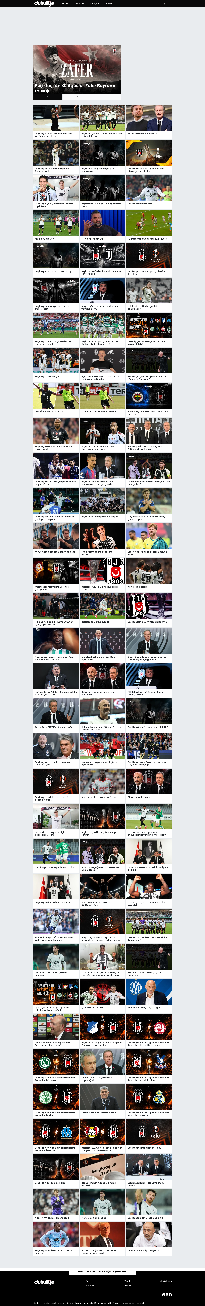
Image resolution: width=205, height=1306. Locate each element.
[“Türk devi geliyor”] (56, 223)
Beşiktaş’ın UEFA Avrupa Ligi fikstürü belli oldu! (147, 272)
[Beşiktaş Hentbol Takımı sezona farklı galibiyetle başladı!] (56, 501)
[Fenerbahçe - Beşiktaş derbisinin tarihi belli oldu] (149, 396)
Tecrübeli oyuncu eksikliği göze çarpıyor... (144, 973)
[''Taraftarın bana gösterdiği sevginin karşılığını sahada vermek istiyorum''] (102, 957)
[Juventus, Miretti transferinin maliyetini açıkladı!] (149, 851)
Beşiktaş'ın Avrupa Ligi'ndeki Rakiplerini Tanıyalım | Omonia (55, 1079)
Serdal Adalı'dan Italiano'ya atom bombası (146, 1184)
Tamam (169, 1303)
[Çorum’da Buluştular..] (102, 992)
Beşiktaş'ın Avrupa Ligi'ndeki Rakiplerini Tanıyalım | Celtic (55, 1114)
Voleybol (94, 3)
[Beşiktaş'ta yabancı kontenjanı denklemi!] (102, 676)
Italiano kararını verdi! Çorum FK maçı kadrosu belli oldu (101, 728)
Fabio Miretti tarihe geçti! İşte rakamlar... (96, 553)
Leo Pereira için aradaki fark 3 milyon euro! (147, 553)
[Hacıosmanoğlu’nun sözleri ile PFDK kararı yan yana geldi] (102, 1234)
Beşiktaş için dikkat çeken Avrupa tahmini (99, 833)
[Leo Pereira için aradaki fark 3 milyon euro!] (149, 536)
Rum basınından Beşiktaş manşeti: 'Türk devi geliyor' (149, 483)
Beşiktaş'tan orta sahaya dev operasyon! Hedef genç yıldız (97, 483)
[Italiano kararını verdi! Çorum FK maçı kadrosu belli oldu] (102, 711)
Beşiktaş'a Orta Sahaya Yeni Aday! (53, 271)
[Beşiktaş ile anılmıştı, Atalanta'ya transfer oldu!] (56, 290)
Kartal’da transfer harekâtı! (142, 133)
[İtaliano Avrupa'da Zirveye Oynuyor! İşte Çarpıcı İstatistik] (56, 606)
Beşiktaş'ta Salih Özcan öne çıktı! (145, 1218)
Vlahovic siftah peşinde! (94, 1218)
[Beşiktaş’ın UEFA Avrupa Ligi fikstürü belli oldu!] (149, 255)
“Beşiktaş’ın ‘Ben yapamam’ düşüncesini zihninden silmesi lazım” (147, 833)
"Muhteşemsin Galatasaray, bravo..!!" (147, 239)
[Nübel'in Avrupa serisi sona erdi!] (56, 1202)
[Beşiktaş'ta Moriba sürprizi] (102, 606)
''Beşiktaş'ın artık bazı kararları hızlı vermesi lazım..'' (99, 307)
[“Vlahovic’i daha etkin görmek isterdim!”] (56, 957)
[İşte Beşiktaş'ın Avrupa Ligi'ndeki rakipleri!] (102, 1167)
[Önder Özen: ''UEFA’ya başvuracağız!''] (56, 711)
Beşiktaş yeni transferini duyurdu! (52, 902)
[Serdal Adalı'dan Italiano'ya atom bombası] (149, 1167)
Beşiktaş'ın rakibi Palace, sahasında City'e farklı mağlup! (147, 763)
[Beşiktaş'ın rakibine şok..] (56, 360)
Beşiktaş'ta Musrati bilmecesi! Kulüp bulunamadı (54, 447)
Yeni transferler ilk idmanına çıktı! (98, 411)
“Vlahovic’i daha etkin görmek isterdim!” (51, 973)
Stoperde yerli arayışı (139, 797)
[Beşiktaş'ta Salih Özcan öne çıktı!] (149, 1202)
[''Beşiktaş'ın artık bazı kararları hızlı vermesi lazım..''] (102, 290)
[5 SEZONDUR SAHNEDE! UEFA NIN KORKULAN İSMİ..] (102, 886)
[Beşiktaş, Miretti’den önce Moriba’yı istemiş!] (56, 1234)
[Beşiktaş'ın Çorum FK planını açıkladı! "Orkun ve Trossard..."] (149, 360)
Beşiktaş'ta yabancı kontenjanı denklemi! (97, 693)
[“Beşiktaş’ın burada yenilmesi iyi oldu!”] (56, 851)
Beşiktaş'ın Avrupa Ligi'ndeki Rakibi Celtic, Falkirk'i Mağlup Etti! (99, 342)
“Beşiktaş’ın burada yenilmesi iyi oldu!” (55, 867)
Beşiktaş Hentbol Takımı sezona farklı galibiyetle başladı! (54, 518)
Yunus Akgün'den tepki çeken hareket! (55, 551)
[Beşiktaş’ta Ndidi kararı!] (149, 188)
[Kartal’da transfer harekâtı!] (149, 118)
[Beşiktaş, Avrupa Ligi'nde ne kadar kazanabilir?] (102, 571)
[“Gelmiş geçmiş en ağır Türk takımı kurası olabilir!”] (149, 325)
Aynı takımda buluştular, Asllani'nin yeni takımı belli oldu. (100, 377)
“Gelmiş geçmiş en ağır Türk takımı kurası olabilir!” (146, 342)
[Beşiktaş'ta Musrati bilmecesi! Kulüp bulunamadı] (56, 431)
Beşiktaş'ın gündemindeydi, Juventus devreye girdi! (101, 272)
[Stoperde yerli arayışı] (149, 781)
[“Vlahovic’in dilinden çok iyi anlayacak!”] (149, 290)
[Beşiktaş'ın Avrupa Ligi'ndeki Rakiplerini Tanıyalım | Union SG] (149, 1097)
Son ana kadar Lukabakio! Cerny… (99, 797)
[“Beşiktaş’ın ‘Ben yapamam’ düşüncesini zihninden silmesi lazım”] (149, 816)
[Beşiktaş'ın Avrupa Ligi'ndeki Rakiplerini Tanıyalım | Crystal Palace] (149, 1062)
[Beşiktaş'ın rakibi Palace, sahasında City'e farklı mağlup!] (149, 746)
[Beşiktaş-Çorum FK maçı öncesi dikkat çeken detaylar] (102, 118)
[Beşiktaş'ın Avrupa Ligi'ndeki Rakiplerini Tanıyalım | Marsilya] (56, 1132)
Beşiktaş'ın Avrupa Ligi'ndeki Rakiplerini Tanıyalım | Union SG (148, 1114)
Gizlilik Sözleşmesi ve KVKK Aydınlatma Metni (125, 1303)
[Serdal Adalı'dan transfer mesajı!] (102, 1097)
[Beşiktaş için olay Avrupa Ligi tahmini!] (149, 606)
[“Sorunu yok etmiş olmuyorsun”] (149, 1234)
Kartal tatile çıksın (137, 587)
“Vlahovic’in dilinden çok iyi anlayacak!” (142, 307)
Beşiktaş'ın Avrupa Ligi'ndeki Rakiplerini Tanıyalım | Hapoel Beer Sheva (148, 1043)
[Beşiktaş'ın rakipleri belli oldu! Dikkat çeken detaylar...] (56, 781)
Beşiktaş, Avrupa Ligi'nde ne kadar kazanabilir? (99, 588)
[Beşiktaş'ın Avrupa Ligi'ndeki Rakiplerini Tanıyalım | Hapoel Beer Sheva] (149, 1027)
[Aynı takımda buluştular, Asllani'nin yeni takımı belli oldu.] (102, 360)
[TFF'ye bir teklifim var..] (102, 223)
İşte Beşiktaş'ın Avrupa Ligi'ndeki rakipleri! (98, 1184)
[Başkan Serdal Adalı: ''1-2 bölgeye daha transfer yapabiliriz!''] (56, 676)
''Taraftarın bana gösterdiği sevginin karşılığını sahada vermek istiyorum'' (100, 973)
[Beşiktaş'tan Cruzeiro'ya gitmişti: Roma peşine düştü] (56, 466)
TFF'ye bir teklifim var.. (92, 239)
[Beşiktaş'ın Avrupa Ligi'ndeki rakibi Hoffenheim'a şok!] (56, 325)
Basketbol (79, 3)
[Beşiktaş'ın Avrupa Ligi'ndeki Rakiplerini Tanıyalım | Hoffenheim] (102, 1027)
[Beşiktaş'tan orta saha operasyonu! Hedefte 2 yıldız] (56, 746)
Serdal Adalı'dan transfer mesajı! (98, 1112)
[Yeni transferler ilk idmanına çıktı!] (102, 396)
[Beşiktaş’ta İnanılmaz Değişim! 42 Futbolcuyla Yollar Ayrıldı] (149, 431)
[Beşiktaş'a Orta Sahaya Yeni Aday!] (56, 255)
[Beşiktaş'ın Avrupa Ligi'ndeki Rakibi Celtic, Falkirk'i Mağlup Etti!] (102, 325)
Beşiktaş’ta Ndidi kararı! (140, 203)
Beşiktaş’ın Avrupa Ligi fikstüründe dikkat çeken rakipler (146, 170)
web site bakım (165, 1281)
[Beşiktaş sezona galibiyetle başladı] (102, 501)
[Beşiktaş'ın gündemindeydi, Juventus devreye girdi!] (102, 255)
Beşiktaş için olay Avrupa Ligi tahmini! (148, 622)
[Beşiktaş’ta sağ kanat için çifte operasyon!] (102, 153)
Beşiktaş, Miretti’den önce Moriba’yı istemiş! (53, 1251)
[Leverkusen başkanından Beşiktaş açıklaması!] (102, 746)
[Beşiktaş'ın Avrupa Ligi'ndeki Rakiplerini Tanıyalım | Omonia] (56, 1062)
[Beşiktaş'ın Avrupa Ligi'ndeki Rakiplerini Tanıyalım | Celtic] (56, 1097)
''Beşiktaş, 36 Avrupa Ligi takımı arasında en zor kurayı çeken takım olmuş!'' (100, 938)
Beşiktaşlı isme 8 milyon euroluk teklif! (148, 727)
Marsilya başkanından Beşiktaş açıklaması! (98, 658)
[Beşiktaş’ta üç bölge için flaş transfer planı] (102, 188)
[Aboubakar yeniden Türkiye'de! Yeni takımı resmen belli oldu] (56, 641)
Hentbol (109, 3)
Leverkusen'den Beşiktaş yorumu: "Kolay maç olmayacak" (52, 1043)
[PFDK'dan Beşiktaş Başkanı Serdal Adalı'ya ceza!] (149, 676)
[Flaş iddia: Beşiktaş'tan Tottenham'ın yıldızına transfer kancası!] (56, 921)
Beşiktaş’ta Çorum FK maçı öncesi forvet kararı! (53, 170)
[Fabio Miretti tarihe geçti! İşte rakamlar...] (102, 536)
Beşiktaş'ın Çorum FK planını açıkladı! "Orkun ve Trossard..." (147, 377)
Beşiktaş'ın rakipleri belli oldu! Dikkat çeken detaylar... (54, 798)
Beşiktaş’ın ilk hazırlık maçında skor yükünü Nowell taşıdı (53, 134)
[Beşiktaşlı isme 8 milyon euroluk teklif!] (149, 711)
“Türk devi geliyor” (44, 239)
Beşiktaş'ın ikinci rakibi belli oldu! (145, 1148)
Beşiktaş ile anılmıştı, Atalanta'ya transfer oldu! (52, 307)
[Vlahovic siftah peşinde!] (102, 1202)
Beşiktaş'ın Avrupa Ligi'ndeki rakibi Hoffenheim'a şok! (53, 342)
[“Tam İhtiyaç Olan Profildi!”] (56, 396)
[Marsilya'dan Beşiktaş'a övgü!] (149, 992)
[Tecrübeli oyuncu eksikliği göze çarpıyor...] (149, 957)
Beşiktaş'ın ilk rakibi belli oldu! (50, 1183)
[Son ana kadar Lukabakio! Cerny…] (102, 781)
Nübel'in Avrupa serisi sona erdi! (52, 1218)
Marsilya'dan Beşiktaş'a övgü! (144, 1007)
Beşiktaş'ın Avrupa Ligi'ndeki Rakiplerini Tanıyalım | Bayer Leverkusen (102, 1149)
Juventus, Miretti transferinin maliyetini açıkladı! (148, 868)
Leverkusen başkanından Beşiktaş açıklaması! (99, 763)
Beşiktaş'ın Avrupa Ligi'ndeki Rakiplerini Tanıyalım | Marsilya (55, 1149)
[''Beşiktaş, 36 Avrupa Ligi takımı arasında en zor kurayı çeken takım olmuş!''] (102, 921)
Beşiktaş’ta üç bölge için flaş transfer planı (101, 205)
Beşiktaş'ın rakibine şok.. (47, 376)
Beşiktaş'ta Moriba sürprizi (95, 622)
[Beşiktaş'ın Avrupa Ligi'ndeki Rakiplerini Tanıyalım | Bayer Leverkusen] (102, 1132)
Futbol (65, 3)
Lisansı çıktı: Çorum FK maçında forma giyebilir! (148, 903)
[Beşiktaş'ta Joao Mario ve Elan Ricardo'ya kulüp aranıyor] (102, 431)
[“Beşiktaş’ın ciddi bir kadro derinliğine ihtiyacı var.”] (149, 921)
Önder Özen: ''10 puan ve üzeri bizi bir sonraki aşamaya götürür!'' (147, 658)
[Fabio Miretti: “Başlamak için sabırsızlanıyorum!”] (56, 816)
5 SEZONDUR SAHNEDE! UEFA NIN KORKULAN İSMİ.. (97, 903)
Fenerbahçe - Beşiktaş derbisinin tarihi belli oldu (148, 412)
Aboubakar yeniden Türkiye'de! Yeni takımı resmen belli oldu (54, 658)
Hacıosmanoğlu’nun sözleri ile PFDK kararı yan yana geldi (100, 1251)
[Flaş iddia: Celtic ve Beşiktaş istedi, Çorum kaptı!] (149, 501)
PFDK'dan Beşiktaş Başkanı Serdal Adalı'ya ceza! (145, 693)
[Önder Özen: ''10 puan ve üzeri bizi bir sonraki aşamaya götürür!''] (149, 641)
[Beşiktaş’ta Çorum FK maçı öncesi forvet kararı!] (56, 153)
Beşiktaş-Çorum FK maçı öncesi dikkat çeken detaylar (102, 134)
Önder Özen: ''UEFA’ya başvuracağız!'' (54, 727)
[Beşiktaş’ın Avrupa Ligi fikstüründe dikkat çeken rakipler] (149, 153)
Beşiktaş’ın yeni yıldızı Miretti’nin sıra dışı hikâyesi (54, 205)
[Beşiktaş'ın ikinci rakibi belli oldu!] (149, 1132)
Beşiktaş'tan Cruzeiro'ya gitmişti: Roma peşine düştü (56, 483)
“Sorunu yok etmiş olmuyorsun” (144, 1250)
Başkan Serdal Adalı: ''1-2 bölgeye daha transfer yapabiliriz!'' (56, 693)
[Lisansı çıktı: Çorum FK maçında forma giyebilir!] (149, 886)
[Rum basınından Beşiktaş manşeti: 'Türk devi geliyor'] (149, 466)
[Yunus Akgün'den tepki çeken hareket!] (56, 536)
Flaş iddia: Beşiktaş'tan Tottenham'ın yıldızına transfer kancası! (54, 938)
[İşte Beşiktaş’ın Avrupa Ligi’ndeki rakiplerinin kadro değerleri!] (56, 992)
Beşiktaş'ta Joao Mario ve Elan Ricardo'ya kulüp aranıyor (97, 447)
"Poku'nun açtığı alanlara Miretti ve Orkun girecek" (100, 868)
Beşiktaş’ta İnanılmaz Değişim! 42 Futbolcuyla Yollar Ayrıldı (146, 447)
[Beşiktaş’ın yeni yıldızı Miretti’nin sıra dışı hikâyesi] (56, 188)
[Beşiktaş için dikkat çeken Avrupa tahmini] (102, 816)
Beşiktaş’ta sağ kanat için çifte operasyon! (97, 170)
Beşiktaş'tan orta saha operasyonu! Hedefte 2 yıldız (54, 763)
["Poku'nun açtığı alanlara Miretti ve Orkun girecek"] (102, 851)
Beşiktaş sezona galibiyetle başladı (100, 516)
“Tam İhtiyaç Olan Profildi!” (49, 411)
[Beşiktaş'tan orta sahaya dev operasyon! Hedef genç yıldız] (102, 466)
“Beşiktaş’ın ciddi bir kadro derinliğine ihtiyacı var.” (147, 938)
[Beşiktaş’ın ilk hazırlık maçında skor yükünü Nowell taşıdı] (56, 118)
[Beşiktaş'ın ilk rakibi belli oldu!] (56, 1167)
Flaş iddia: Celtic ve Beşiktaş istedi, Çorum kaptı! (146, 518)
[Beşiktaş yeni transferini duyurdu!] (56, 886)
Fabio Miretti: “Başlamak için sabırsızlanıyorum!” (50, 833)
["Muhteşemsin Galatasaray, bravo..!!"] (149, 223)
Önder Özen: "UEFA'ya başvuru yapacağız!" (97, 1079)
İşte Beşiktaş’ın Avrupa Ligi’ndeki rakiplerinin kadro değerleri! (52, 1008)
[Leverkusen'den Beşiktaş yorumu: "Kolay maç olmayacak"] (56, 1027)
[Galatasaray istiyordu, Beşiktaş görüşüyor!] (56, 571)
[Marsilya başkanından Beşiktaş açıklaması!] (102, 641)
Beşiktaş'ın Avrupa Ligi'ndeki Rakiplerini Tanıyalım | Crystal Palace (148, 1079)
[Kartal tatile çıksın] (149, 571)
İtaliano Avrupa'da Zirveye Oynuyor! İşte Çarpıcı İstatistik (54, 623)
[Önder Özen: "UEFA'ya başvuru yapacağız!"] (102, 1062)
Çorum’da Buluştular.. (92, 1007)
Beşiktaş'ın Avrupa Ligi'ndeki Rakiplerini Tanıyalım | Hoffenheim (102, 1043)
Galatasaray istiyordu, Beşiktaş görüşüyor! (52, 588)
